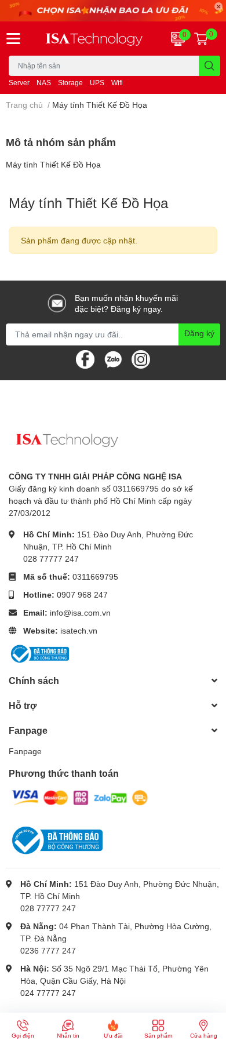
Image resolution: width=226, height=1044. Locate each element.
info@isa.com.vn (80, 612)
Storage (70, 82)
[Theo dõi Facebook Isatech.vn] (85, 358)
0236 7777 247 (48, 950)
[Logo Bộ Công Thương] (39, 653)
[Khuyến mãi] (113, 10)
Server (19, 82)
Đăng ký (199, 333)
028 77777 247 (51, 558)
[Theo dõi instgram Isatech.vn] (141, 358)
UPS (97, 82)
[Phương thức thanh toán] (80, 797)
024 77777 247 (48, 993)
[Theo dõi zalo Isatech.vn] (113, 358)
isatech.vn (78, 630)
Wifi (117, 82)
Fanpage (25, 751)
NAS (44, 82)
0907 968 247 (82, 594)
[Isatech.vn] (94, 38)
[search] (209, 66)
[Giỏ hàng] (201, 38)
